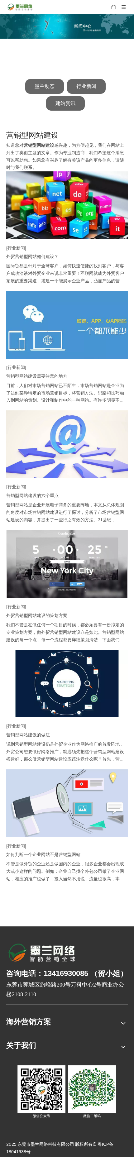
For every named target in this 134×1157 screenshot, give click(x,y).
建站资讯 (65, 103)
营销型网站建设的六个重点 (32, 495)
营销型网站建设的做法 (28, 734)
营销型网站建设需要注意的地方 (36, 376)
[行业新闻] (16, 248)
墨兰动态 (45, 86)
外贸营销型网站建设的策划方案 (36, 615)
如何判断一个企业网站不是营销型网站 (43, 854)
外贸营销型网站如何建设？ (32, 256)
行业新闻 (86, 86)
